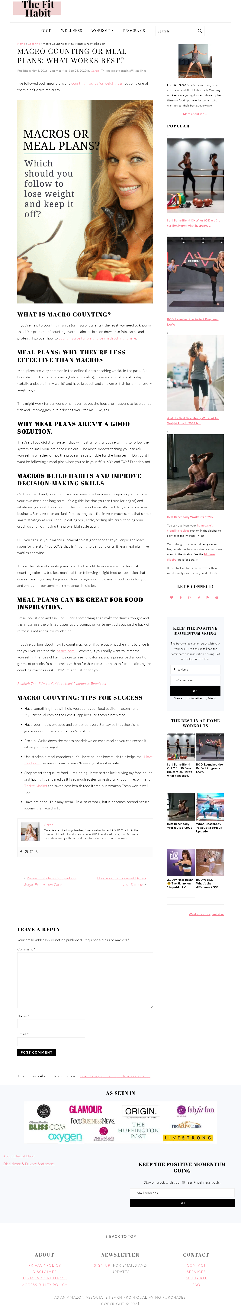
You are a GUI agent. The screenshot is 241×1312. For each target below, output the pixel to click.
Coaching (34, 43)
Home (21, 43)
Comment (26, 949)
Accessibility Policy (44, 1284)
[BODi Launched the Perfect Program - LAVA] (210, 760)
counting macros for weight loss (97, 83)
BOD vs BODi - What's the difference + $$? (207, 883)
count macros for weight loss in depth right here (97, 338)
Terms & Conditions (44, 1278)
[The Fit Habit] (38, 19)
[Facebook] (21, 852)
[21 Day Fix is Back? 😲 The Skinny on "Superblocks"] (181, 875)
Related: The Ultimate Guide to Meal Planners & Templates (61, 683)
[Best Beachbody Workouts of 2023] (181, 819)
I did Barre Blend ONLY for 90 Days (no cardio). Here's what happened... (179, 770)
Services (196, 1271)
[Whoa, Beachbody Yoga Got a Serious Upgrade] (210, 819)
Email (23, 1034)
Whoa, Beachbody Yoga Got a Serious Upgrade (209, 827)
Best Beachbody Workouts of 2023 (179, 825)
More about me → (195, 114)
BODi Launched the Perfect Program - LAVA (209, 768)
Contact (196, 1265)
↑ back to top (120, 1236)
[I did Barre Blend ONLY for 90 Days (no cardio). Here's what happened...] (181, 760)
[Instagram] (31, 852)
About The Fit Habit (19, 1156)
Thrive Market (35, 785)
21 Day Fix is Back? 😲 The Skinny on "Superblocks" (180, 883)
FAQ (196, 1284)
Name (23, 1016)
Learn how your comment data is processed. (115, 1076)
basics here (66, 650)
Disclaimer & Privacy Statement (29, 1163)
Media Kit (196, 1278)
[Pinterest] (26, 852)
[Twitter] (37, 852)
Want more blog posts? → (206, 914)
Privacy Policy (44, 1265)
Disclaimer (44, 1271)
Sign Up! (103, 1265)
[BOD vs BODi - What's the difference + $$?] (210, 875)
